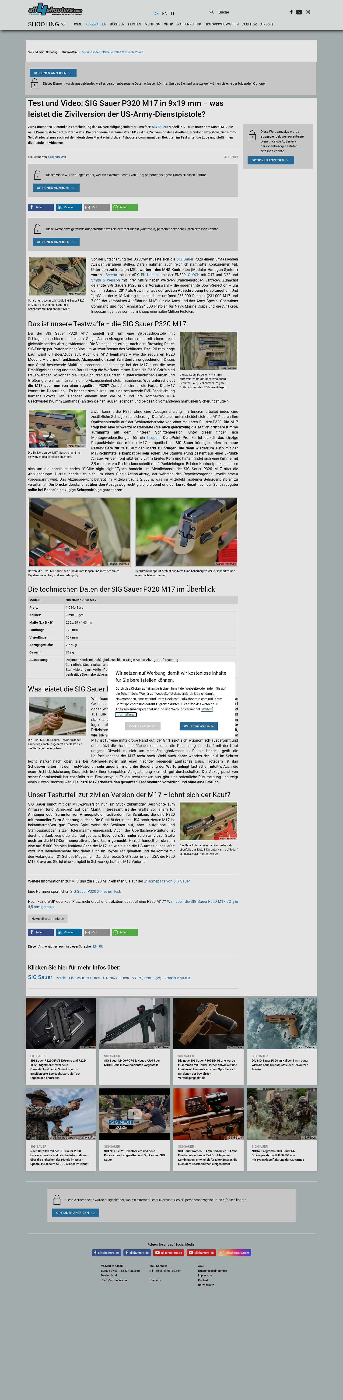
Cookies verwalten (143, 726)
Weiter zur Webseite (199, 726)
